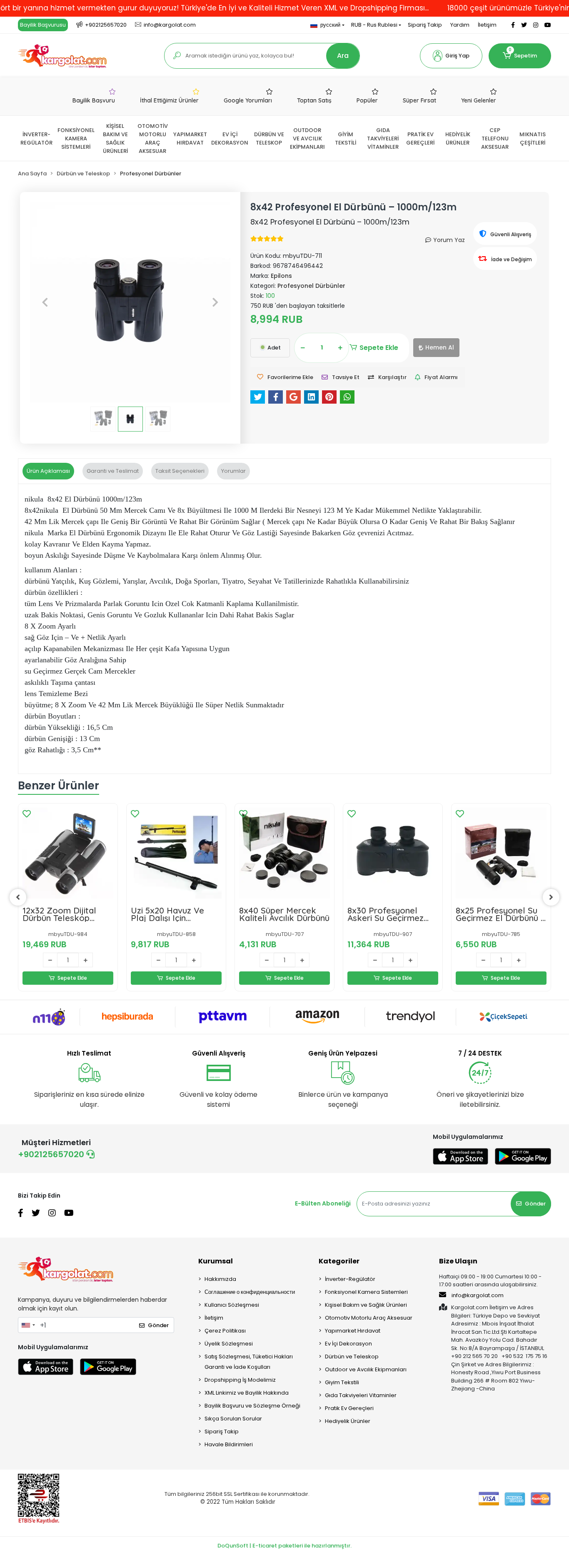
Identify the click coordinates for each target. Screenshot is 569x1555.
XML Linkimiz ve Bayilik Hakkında (247, 1393)
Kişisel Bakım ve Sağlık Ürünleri (366, 1305)
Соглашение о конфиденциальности (250, 1292)
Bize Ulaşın (458, 1261)
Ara (343, 55)
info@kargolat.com (478, 1295)
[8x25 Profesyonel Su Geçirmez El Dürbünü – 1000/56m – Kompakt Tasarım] (501, 853)
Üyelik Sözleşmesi (229, 1344)
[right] (551, 897)
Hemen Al (439, 347)
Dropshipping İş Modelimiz (240, 1380)
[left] (17, 897)
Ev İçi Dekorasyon (348, 1344)
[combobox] (27, 1325)
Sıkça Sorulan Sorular (233, 1419)
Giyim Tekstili (342, 1382)
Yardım (459, 25)
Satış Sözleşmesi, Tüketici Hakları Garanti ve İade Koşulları (249, 1362)
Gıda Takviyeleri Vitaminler (361, 1395)
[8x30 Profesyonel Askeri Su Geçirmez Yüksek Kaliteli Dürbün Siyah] (392, 853)
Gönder (535, 1204)
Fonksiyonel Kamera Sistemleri (366, 1292)
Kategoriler (339, 1261)
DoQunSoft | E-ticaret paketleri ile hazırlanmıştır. (284, 1546)
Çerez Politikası (225, 1331)
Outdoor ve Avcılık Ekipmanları (366, 1369)
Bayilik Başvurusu (43, 25)
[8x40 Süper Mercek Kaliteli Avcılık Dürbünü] (284, 853)
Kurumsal (215, 1261)
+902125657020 (52, 1154)
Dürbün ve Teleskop (352, 1356)
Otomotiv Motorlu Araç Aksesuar (368, 1318)
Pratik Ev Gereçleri (349, 1408)
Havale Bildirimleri (229, 1444)
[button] (451, 55)
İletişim (487, 25)
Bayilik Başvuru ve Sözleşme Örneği (252, 1406)
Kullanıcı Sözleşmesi (232, 1305)
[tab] (48, 471)
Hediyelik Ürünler (347, 1421)
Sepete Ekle (378, 347)
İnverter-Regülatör (350, 1279)
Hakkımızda (220, 1279)
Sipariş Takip (425, 25)
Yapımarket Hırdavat (352, 1331)
